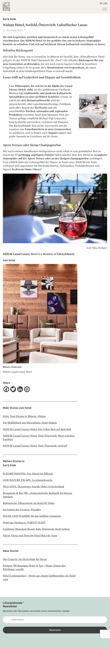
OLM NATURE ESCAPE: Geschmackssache (28, 480)
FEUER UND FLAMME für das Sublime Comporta (32, 515)
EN (105, 3)
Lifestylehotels (65, 254)
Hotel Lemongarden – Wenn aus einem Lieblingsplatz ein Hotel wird (39, 577)
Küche (55, 85)
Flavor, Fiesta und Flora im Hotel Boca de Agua (30, 535)
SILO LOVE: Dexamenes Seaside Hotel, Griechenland (33, 486)
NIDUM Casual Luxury (16, 254)
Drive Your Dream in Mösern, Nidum (24, 416)
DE (101, 3)
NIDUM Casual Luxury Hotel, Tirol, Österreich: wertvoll (35, 445)
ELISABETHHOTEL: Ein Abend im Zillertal (28, 473)
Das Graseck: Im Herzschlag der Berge (25, 559)
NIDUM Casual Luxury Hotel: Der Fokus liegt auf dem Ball (37, 429)
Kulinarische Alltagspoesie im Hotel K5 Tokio (28, 503)
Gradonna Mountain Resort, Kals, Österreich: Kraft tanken (36, 528)
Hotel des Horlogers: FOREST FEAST (24, 522)
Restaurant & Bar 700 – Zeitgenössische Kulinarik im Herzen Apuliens (37, 495)
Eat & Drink (9, 19)
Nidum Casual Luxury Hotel (17, 371)
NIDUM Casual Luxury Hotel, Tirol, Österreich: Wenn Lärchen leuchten (39, 437)
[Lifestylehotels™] (6, 10)
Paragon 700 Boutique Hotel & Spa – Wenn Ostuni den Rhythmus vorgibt (34, 567)
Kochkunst (41, 107)
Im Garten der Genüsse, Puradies (22, 509)
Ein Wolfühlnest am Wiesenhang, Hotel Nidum (30, 422)
